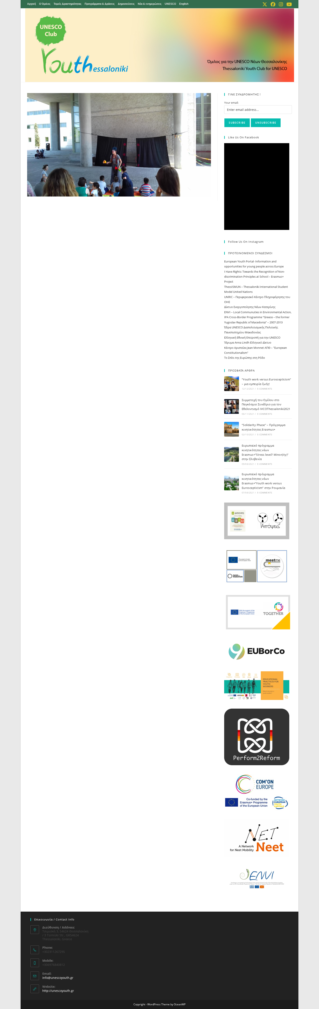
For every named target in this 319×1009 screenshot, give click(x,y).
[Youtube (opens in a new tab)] (288, 4)
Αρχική (31, 3)
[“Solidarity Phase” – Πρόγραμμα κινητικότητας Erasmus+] (231, 429)
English (183, 3)
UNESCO (170, 3)
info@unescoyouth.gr (57, 978)
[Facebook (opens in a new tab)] (273, 4)
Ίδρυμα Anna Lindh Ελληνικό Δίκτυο (247, 342)
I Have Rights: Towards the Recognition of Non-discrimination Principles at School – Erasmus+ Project (254, 277)
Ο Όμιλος (44, 3)
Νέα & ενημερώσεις (149, 3)
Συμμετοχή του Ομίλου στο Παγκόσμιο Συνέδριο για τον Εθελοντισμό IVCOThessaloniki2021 (266, 404)
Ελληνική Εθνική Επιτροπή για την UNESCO (252, 337)
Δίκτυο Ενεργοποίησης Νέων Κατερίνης (249, 307)
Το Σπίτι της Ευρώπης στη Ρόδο (244, 358)
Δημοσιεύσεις (126, 3)
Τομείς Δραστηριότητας (67, 3)
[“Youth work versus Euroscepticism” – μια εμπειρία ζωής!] (231, 383)
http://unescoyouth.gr (58, 991)
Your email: (231, 103)
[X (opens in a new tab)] (265, 4)
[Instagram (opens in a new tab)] (281, 4)
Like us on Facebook (243, 137)
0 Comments (264, 388)
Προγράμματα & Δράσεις (100, 3)
